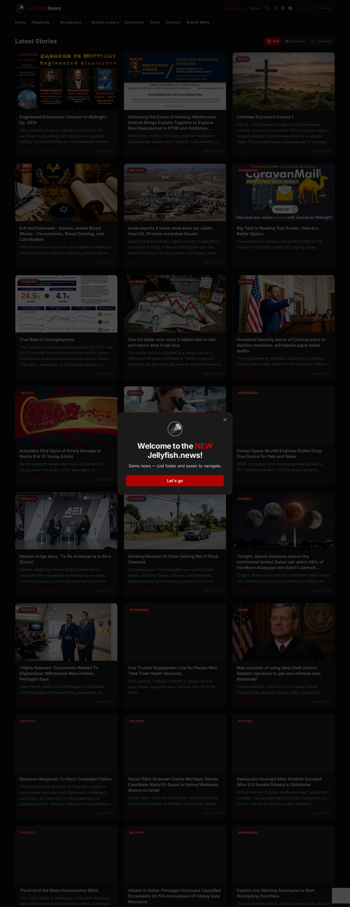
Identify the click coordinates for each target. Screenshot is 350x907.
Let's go (175, 480)
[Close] (225, 420)
